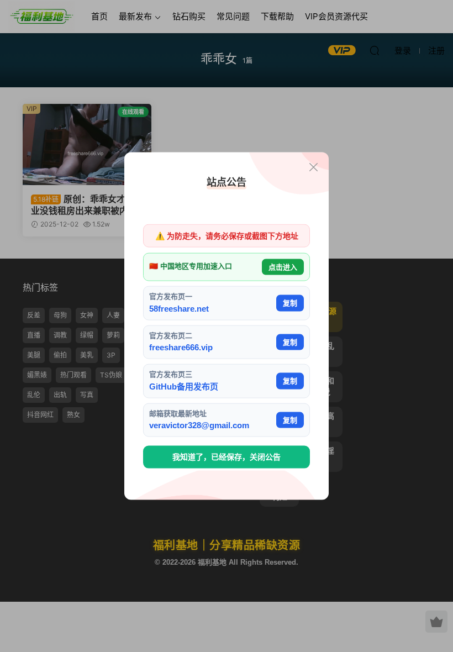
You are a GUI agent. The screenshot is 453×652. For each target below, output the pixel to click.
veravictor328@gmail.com (199, 425)
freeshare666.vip (181, 347)
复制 (290, 303)
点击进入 (282, 266)
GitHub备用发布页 (183, 386)
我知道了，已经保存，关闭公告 (226, 457)
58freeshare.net (179, 308)
